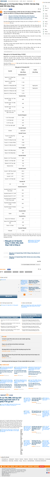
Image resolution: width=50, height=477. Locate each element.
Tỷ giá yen (21, 459)
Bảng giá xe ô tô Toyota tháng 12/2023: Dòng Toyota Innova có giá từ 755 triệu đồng (9, 327)
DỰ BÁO (8, 466)
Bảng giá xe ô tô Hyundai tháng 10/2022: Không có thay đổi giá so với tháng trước (24, 253)
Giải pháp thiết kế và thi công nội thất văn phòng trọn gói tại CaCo (16, 349)
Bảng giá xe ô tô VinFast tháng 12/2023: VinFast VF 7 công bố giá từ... (34, 288)
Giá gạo (20, 460)
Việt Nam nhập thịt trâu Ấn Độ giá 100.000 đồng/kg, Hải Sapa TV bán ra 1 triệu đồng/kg (20, 386)
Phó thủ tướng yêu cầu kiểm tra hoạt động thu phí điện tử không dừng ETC (6, 372)
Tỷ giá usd (16, 459)
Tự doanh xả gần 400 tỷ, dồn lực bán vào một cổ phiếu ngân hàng (16, 339)
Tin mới (4, 336)
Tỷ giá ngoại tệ (11, 459)
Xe (34, 1)
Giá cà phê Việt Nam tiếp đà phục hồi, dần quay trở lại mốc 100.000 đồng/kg (20, 372)
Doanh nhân (29, 1)
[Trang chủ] (1, 12)
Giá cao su (25, 460)
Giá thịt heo (16, 460)
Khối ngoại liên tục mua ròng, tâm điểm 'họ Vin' (36, 412)
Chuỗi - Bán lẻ (23, 1)
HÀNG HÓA (12, 466)
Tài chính (33, 446)
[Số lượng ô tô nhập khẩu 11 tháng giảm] (10, 311)
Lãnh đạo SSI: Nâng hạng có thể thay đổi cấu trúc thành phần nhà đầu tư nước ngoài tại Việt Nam (6, 386)
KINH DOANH (42, 466)
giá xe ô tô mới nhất (28, 271)
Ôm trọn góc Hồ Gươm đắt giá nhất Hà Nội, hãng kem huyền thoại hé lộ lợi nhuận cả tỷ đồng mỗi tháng (20, 355)
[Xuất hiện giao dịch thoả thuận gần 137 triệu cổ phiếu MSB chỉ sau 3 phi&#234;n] (27, 428)
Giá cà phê (35, 459)
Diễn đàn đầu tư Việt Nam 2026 (40, 460)
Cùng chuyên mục (27, 303)
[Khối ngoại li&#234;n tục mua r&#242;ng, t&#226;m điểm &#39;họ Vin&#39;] (27, 413)
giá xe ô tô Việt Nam (7, 271)
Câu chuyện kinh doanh (13, 1)
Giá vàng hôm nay (5, 459)
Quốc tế (29, 376)
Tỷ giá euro (26, 459)
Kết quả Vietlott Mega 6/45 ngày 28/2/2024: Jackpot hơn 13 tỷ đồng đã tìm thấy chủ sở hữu (31, 320)
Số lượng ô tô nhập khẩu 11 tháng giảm (9, 317)
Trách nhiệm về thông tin (6, 475)
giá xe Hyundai (15, 271)
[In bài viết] (39, 9)
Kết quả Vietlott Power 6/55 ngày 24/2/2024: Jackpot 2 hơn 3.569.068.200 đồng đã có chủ (30, 330)
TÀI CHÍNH (20, 466)
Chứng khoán (4, 340)
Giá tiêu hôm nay (41, 459)
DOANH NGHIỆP (36, 466)
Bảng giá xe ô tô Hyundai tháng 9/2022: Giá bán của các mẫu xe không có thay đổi (24, 257)
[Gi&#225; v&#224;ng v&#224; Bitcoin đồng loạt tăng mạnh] (46, 400)
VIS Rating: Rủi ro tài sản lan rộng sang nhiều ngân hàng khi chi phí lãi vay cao (37, 442)
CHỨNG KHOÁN (30, 466)
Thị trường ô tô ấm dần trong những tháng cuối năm (10, 320)
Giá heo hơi (31, 459)
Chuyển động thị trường (6, 351)
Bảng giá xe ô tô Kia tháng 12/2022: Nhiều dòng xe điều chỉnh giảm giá (22, 16)
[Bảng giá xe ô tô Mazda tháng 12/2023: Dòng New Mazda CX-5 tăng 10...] (24, 282)
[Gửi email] (40, 269)
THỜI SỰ (4, 466)
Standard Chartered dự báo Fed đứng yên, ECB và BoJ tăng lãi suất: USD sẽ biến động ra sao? (34, 373)
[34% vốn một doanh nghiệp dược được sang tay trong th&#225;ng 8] (46, 428)
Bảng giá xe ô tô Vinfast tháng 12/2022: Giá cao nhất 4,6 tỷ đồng (20, 18)
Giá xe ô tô (9, 296)
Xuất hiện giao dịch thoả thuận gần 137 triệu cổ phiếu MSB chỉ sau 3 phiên (18, 361)
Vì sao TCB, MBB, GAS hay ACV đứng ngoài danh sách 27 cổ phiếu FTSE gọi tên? (34, 385)
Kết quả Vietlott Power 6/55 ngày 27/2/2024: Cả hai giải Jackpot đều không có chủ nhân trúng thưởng (32, 324)
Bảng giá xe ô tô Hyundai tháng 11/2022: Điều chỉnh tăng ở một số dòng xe (14, 243)
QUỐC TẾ (16, 466)
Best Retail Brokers (31, 460)
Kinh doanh (3, 1)
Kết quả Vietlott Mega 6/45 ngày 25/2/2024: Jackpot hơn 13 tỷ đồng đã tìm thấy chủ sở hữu (31, 327)
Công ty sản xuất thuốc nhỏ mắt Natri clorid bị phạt (13, 344)
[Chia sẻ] (1, 15)
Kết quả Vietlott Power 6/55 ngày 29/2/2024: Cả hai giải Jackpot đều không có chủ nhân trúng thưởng (31, 316)
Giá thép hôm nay (5, 460)
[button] (24, 295)
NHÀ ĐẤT (25, 466)
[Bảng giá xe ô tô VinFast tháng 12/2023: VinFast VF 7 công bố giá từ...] (24, 289)
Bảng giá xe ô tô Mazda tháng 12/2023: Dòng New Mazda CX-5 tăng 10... (34, 282)
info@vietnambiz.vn (7, 474)
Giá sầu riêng (11, 460)
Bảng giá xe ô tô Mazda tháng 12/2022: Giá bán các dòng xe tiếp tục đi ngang (23, 17)
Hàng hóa (15, 375)
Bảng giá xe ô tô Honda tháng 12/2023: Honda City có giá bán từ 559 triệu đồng (10, 324)
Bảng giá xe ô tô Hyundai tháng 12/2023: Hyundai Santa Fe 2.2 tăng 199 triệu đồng (10, 330)
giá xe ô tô (13, 63)
